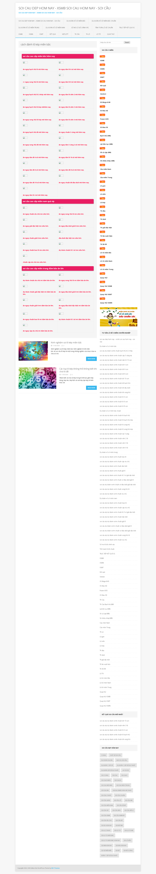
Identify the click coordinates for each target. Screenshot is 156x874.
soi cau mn (105, 790)
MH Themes (55, 868)
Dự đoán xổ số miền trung (29, 28)
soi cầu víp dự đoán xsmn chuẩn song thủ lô (115, 535)
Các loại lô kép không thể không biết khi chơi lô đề (78, 370)
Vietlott (65, 34)
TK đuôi (103, 219)
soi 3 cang (104, 775)
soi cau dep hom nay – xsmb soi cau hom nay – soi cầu (39, 21)
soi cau (114, 775)
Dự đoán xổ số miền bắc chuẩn (104, 21)
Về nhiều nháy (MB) (107, 161)
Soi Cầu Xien (116, 810)
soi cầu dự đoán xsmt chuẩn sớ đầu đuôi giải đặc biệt (118, 485)
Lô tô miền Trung (106, 269)
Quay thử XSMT (106, 294)
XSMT (41, 34)
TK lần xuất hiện (106, 236)
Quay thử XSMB (106, 286)
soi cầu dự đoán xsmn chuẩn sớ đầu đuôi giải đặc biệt (118, 531)
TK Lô (88, 34)
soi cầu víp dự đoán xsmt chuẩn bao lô (113, 457)
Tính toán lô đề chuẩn (104, 28)
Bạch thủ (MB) (105, 136)
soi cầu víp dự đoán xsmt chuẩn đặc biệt (113, 466)
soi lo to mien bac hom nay (110, 840)
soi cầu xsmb (105, 815)
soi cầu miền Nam (107, 805)
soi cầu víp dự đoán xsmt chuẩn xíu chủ (113, 494)
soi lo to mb (129, 830)
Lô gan (102, 186)
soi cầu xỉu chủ (106, 820)
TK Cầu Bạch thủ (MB (107, 604)
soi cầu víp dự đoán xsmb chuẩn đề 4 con (114, 365)
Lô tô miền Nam (106, 261)
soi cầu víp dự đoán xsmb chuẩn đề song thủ (115, 392)
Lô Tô (98, 34)
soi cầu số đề (121, 805)
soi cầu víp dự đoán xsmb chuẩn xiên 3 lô (114, 443)
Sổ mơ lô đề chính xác (80, 28)
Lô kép (102, 203)
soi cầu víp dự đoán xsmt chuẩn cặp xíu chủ (114, 461)
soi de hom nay (106, 825)
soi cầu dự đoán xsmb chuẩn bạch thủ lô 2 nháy (116, 351)
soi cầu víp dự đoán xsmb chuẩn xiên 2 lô (114, 438)
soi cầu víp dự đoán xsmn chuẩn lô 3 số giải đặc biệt (117, 512)
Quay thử (110, 34)
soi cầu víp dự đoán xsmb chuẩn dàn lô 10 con (116, 360)
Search (127, 42)
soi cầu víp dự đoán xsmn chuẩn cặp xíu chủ (115, 508)
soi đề (118, 850)
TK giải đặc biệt (106, 228)
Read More (91, 359)
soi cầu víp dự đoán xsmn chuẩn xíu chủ (113, 540)
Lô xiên (103, 194)
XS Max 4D (104, 111)
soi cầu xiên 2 (129, 810)
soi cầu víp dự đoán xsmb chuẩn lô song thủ (115, 425)
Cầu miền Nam (105, 169)
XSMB (20, 34)
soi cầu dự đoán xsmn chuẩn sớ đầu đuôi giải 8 (115, 526)
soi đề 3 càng (128, 850)
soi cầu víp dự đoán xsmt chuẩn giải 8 (112, 471)
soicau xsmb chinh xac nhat (122, 790)
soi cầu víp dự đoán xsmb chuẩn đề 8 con (114, 374)
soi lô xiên (127, 840)
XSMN (31, 34)
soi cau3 (124, 775)
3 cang (103, 755)
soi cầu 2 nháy (106, 795)
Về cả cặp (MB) (105, 152)
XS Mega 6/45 (105, 102)
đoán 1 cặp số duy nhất (109, 855)
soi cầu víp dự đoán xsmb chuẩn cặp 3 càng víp (116, 355)
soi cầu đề (119, 820)
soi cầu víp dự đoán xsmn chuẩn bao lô (113, 503)
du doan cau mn (106, 760)
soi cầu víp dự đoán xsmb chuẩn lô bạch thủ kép (116, 420)
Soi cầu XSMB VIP (119, 815)
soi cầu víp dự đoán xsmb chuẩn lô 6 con (114, 402)
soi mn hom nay (121, 845)
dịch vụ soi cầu (122, 760)
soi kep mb (119, 825)
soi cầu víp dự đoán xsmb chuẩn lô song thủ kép (116, 429)
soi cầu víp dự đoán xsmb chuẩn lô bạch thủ (115, 415)
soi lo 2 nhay (105, 830)
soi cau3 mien (105, 780)
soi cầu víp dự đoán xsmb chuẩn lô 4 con (114, 397)
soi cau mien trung (123, 785)
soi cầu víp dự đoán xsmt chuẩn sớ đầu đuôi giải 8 (117, 480)
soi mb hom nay (106, 845)
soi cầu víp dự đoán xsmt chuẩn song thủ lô (114, 489)
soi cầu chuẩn (120, 795)
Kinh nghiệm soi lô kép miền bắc (66, 342)
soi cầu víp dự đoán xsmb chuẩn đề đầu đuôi (115, 388)
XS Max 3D (104, 127)
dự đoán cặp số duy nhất (110, 770)
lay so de (126, 770)
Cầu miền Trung (106, 177)
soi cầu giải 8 (105, 800)
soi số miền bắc (106, 850)
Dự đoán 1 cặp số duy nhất (126, 765)
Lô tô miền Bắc (105, 253)
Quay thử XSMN (106, 303)
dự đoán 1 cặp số (107, 765)
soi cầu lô (117, 800)
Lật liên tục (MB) (106, 144)
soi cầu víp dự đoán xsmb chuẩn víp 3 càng (114, 434)
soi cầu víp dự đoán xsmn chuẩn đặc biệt (114, 517)
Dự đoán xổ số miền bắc (76, 21)
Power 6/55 (104, 119)
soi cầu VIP (104, 810)
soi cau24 (118, 780)
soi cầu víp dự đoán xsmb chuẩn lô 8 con (114, 406)
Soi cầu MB (128, 800)
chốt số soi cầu (115, 755)
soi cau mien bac (106, 785)
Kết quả (53, 34)
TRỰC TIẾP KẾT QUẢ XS (127, 28)
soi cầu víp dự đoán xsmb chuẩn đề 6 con (114, 369)
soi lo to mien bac (107, 835)
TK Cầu (77, 34)
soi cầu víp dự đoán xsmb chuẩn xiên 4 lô (114, 448)
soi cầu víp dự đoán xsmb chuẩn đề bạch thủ (115, 383)
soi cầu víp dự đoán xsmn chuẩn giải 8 (113, 521)
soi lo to (117, 830)
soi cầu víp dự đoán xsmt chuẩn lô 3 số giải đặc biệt (117, 475)
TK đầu (102, 211)
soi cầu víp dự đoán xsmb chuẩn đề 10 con (114, 379)
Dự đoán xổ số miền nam (55, 28)
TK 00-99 (103, 244)
